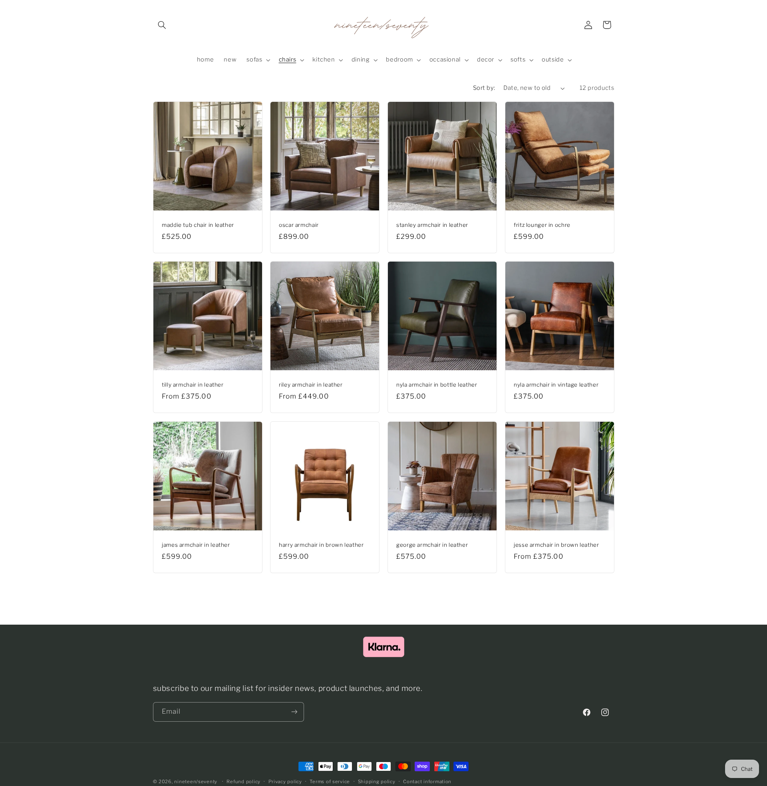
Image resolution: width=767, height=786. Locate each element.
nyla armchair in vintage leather (556, 385)
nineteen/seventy (195, 781)
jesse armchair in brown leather (556, 545)
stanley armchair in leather (432, 225)
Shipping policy (376, 781)
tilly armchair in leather (193, 385)
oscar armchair (299, 225)
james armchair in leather (196, 545)
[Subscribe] (294, 711)
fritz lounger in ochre (542, 225)
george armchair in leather (432, 545)
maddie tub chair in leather (198, 225)
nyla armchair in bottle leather (436, 385)
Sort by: (484, 87)
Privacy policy (285, 781)
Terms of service (330, 781)
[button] (162, 25)
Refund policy (243, 781)
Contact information (427, 781)
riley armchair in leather (311, 385)
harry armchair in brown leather (321, 545)
